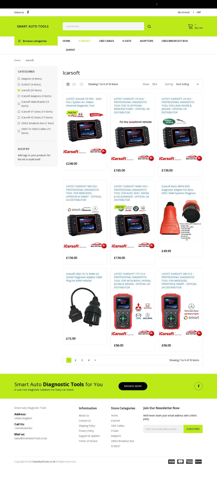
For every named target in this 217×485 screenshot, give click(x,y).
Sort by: (169, 84)
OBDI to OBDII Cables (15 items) (36, 131)
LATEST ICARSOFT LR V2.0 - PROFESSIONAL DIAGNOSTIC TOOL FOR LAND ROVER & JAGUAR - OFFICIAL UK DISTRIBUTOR (178, 105)
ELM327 (115, 446)
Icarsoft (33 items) (31, 90)
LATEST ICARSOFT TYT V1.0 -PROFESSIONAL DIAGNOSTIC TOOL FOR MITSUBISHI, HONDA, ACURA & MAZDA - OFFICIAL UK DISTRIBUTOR (132, 280)
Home (17, 60)
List (81, 84)
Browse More (133, 386)
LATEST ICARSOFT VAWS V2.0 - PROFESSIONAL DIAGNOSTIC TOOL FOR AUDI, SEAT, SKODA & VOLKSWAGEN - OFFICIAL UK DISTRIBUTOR (131, 193)
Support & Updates (89, 435)
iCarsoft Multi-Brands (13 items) (35, 103)
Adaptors (116, 435)
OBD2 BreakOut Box (122, 441)
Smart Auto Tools (32, 26)
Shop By (23, 148)
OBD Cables (117, 425)
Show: (146, 84)
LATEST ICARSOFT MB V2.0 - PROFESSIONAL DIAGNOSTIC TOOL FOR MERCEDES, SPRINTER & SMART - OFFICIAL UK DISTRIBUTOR (83, 193)
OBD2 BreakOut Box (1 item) (37, 123)
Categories (26, 71)
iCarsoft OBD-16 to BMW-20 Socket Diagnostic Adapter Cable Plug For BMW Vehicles (84, 277)
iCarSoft (115, 420)
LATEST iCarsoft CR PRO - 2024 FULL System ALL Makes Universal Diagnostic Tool (83, 102)
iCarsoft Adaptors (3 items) (36, 96)
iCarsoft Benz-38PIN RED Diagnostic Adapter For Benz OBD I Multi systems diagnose (179, 190)
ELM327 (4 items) (31, 84)
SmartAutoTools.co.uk (44, 461)
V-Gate (115, 430)
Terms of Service (88, 441)
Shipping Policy (87, 425)
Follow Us (19, 12)
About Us (84, 415)
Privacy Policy (86, 430)
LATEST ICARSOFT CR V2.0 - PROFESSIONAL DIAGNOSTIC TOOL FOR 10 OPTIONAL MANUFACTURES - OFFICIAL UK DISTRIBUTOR (132, 105)
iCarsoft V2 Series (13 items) (37, 117)
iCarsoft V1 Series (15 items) (37, 111)
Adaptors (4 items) (31, 78)
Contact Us (85, 420)
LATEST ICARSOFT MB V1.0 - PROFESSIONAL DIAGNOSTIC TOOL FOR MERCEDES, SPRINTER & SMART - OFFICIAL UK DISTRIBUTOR (179, 280)
